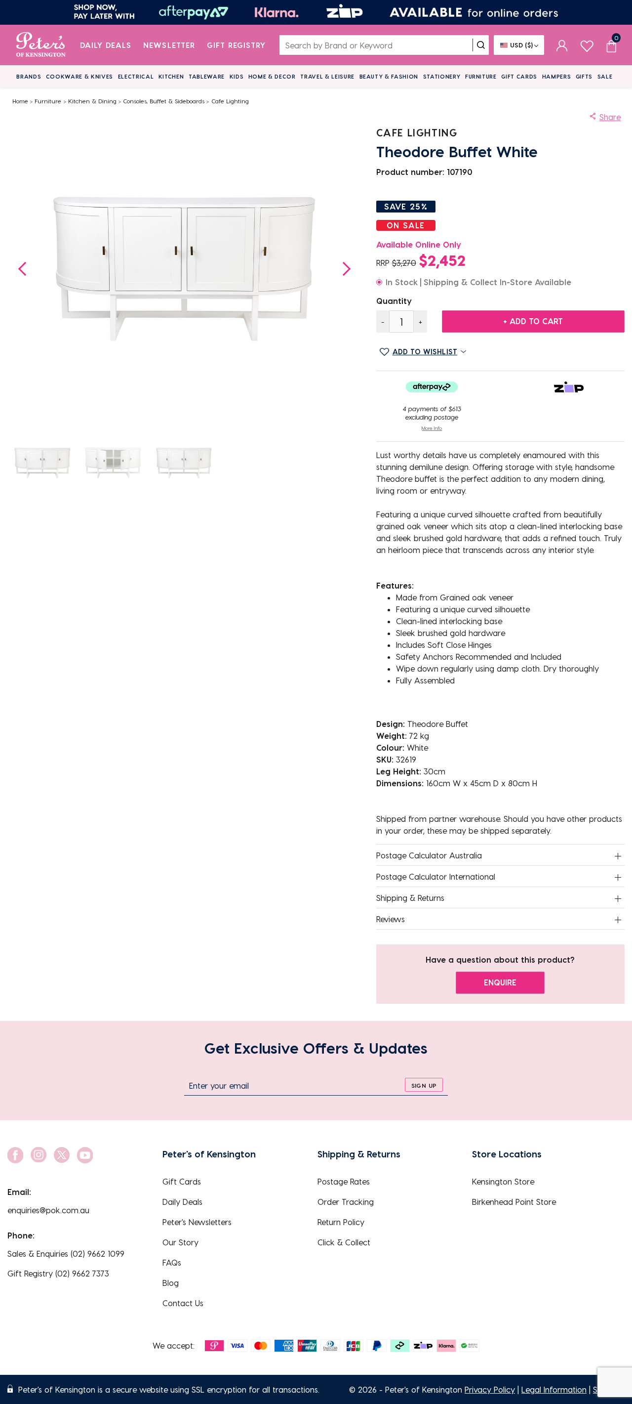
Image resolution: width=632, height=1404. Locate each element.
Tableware (207, 76)
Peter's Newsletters (197, 1222)
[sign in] (562, 45)
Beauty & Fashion (389, 76)
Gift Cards (519, 76)
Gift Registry (236, 45)
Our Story (180, 1242)
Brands (28, 76)
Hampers (556, 76)
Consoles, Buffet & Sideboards (163, 100)
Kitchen (171, 76)
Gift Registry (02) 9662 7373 (58, 1273)
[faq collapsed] (618, 856)
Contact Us (182, 1303)
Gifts (584, 76)
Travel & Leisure (327, 76)
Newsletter (169, 45)
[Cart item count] (611, 45)
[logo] (40, 45)
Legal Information (554, 1389)
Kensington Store (503, 1181)
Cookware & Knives (79, 76)
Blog (170, 1282)
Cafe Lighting (230, 100)
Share (610, 117)
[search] (481, 45)
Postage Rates (343, 1181)
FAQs (171, 1262)
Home (20, 100)
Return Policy (340, 1222)
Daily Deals (106, 45)
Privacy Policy (490, 1389)
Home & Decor (272, 76)
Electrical (136, 76)
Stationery (442, 76)
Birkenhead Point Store (514, 1201)
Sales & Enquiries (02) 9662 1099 (65, 1253)
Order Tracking (345, 1201)
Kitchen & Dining (92, 100)
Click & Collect (343, 1242)
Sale (605, 76)
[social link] (15, 1155)
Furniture (481, 76)
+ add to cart (533, 321)
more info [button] (432, 428)
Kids (237, 76)
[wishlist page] (586, 44)
